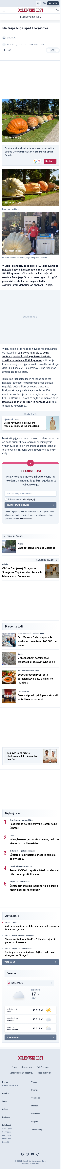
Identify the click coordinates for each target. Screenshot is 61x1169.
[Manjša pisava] (48, 50)
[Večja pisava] (57, 50)
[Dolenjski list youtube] (32, 1154)
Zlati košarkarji (23, 691)
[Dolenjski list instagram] (27, 1154)
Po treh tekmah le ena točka (21, 866)
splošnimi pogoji (27, 499)
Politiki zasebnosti (24, 519)
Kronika (20, 654)
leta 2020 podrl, (26, 401)
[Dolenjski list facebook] (22, 1154)
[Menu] (4, 10)
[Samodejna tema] (38, 3)
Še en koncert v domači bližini (21, 820)
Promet (20, 544)
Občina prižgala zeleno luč (20, 882)
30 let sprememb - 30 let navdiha (31, 633)
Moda (17, 419)
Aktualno (11, 915)
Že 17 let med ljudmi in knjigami (22, 851)
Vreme (11, 973)
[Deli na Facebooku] (4, 50)
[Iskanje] (57, 10)
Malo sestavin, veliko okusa (28, 671)
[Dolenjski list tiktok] (37, 1154)
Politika (5, 564)
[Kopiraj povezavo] (9, 50)
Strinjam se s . (22, 499)
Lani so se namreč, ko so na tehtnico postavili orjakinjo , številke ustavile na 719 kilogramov (26, 356)
